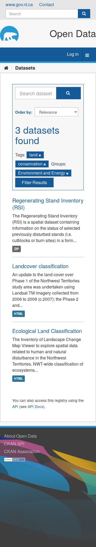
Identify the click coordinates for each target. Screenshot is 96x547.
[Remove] (40, 155)
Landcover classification (40, 266)
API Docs (35, 406)
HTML (18, 313)
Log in (73, 54)
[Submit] (84, 13)
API (15, 406)
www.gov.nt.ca (19, 4)
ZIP (16, 249)
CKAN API (14, 444)
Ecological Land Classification (47, 331)
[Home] (6, 67)
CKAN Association (21, 451)
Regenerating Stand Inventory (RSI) (47, 203)
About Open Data (20, 436)
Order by (23, 112)
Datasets (25, 67)
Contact (46, 4)
